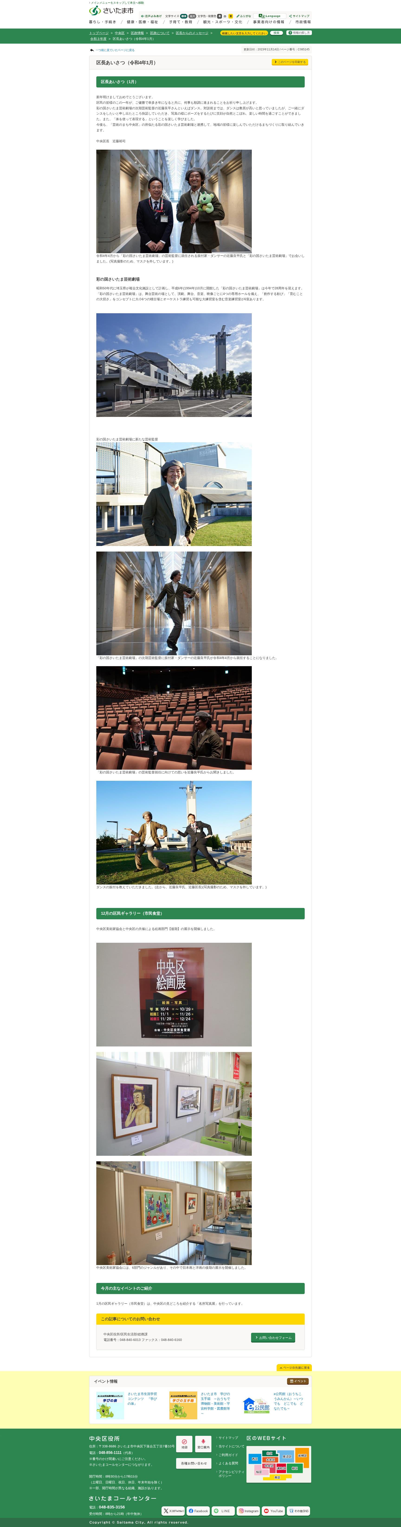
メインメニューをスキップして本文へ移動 (117, 2)
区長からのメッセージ (192, 33)
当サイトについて (232, 1446)
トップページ (99, 33)
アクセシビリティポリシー (232, 1474)
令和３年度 (98, 39)
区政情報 (137, 33)
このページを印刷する (292, 62)
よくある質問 (228, 1463)
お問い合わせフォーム (275, 1338)
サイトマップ (228, 1438)
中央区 (120, 33)
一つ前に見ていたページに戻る (115, 50)
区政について (160, 33)
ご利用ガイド (228, 1455)
